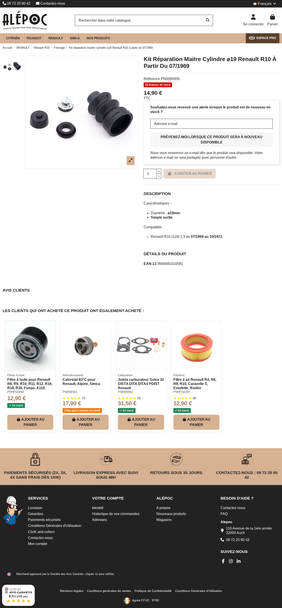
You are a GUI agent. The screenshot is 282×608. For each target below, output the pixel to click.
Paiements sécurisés (44, 520)
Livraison (35, 508)
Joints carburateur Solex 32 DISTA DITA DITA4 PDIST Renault (141, 384)
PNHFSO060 (15, 392)
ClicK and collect (41, 532)
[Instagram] (231, 561)
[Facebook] (223, 561)
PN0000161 (70, 392)
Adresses (99, 520)
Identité (98, 508)
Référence (152, 79)
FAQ (224, 514)
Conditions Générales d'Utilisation (54, 526)
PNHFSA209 (181, 392)
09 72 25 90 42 (18, 3)
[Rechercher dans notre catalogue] (207, 20)
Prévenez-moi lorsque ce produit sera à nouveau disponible (211, 139)
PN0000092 (125, 392)
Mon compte (37, 544)
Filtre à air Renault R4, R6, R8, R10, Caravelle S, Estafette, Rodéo (194, 384)
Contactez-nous (52, 3)
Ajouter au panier (33, 422)
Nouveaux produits (171, 514)
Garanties (35, 514)
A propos (163, 508)
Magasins (164, 520)
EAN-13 (150, 264)
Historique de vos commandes (115, 514)
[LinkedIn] (238, 561)
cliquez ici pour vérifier (99, 574)
